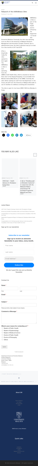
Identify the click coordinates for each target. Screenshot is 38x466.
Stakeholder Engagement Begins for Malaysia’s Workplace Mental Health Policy (18, 218)
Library (19, 449)
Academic (19, 447)
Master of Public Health (11, 328)
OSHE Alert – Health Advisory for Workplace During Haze (9, 183)
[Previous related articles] (31, 154)
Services (19, 452)
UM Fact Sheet (19, 403)
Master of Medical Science (12, 333)
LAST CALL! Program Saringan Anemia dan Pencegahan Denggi (16, 209)
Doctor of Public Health (11, 335)
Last (21, 291)
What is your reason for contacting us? (14, 326)
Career (19, 405)
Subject (4, 302)
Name (3, 285)
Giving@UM (19, 448)
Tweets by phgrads (19, 351)
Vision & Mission (19, 400)
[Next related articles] (35, 154)
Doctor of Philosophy (10, 337)
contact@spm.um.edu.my (7, 365)
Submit (4, 346)
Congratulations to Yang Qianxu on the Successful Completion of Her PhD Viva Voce (18, 214)
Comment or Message (9, 311)
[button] (9, 101)
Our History (19, 402)
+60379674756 (4, 363)
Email (3, 294)
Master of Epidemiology (11, 330)
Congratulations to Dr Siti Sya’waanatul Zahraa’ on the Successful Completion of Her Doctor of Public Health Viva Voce (16, 221)
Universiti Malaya (15, 463)
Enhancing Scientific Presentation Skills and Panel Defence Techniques (18, 211)
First (2, 291)
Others (6, 339)
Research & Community (19, 451)
